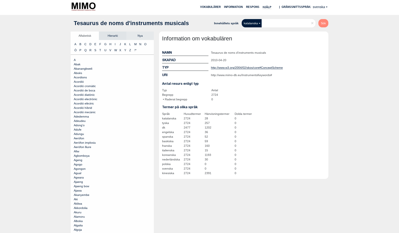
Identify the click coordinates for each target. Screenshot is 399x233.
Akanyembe (81, 195)
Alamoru (79, 216)
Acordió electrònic (85, 99)
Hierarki (113, 35)
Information (233, 6)
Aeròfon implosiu (85, 142)
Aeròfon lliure (82, 147)
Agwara (79, 177)
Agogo (78, 164)
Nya (140, 35)
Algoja (78, 229)
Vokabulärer (210, 6)
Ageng (78, 160)
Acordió (79, 81)
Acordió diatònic (84, 94)
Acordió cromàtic (85, 86)
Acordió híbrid (83, 107)
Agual (77, 173)
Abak (77, 64)
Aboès (78, 73)
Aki (76, 199)
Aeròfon (79, 138)
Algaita (78, 225)
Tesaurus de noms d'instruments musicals (131, 23)
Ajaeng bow (81, 186)
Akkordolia (80, 208)
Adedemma (81, 116)
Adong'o (79, 125)
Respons (252, 6)
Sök (323, 23)
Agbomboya (82, 155)
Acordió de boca (84, 90)
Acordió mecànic (85, 112)
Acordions (80, 77)
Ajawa (78, 190)
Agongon (80, 168)
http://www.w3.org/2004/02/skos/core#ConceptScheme (247, 67)
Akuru (77, 212)
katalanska (251, 23)
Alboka (78, 221)
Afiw (76, 151)
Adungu (79, 134)
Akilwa (78, 203)
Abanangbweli (83, 68)
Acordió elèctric (84, 103)
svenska (319, 7)
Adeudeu (80, 121)
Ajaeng (78, 181)
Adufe (77, 129)
